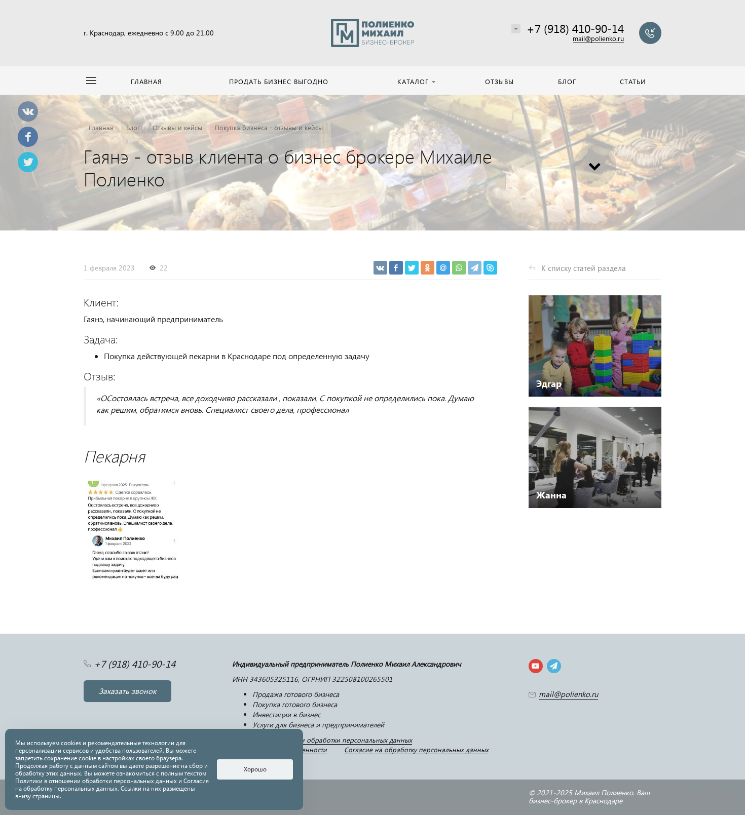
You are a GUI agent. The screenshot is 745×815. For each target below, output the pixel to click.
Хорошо (255, 769)
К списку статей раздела (583, 268)
